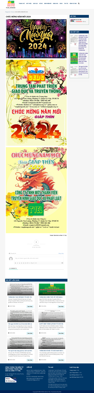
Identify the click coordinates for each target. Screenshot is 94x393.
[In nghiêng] (18, 263)
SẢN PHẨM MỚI (47, 3)
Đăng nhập (61, 253)
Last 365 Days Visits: (74, 377)
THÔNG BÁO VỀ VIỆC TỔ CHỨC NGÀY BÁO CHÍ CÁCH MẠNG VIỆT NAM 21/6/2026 (61, 350)
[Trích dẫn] (28, 263)
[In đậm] (15, 263)
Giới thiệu (29, 3)
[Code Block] (30, 263)
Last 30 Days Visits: (74, 375)
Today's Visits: (73, 370)
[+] (36, 262)
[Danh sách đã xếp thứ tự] (24, 263)
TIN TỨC (66, 3)
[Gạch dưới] (20, 263)
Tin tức (12, 12)
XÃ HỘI (41, 3)
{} (33, 262)
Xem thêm (30, 306)
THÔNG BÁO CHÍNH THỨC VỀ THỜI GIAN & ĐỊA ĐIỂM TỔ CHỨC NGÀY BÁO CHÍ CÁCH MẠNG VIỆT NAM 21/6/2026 (83, 58)
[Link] (32, 263)
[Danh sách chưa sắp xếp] (26, 263)
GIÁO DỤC (35, 3)
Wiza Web (59, 391)
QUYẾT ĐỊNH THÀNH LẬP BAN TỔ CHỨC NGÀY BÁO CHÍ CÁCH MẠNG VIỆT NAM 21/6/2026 (63, 324)
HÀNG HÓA (55, 3)
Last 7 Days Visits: (74, 372)
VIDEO (61, 3)
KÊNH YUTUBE (73, 3)
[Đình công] (22, 263)
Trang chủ (22, 3)
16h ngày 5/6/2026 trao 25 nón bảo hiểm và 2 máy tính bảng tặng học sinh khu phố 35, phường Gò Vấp (57, 386)
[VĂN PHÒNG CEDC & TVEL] (11, 3)
